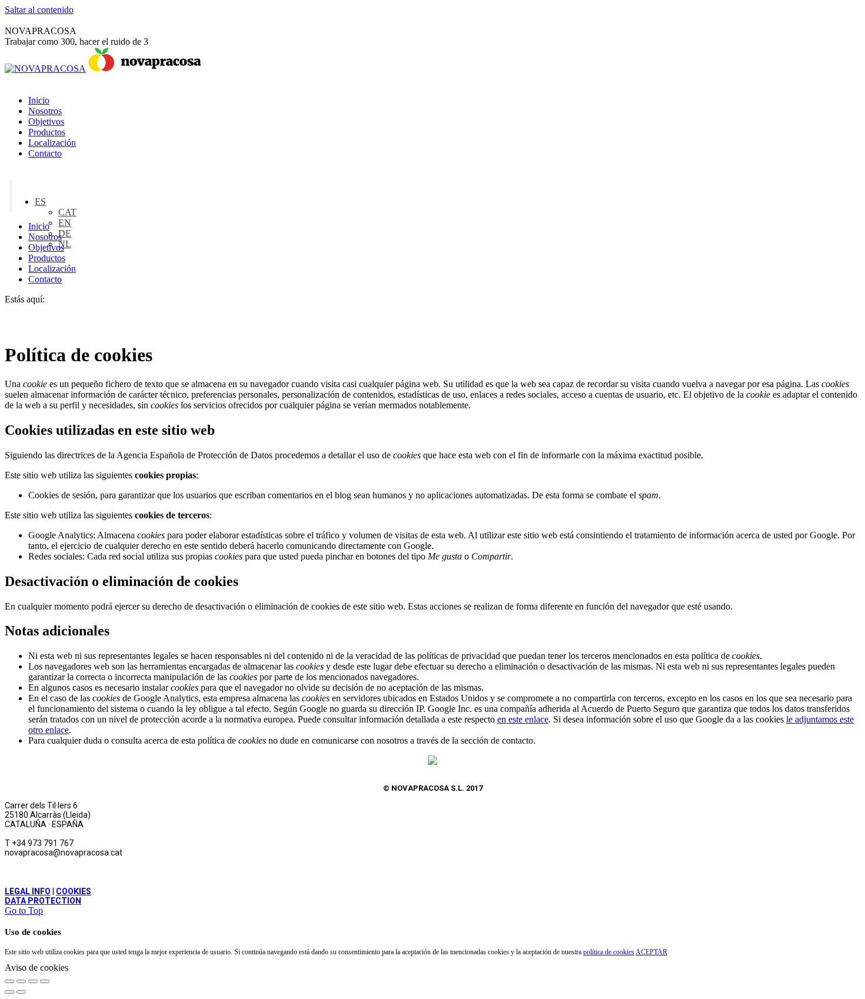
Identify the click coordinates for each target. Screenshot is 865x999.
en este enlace (522, 719)
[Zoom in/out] (44, 981)
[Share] (21, 981)
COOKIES (73, 891)
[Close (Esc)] (9, 981)
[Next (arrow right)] (21, 992)
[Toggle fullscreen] (33, 981)
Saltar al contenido (39, 10)
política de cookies (608, 952)
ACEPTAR (651, 952)
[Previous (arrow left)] (9, 992)
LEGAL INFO (28, 891)
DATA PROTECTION (43, 900)
